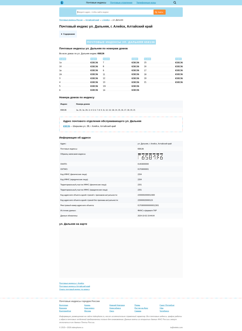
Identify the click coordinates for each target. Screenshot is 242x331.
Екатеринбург (65, 311)
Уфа (161, 308)
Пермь (137, 305)
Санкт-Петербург (167, 305)
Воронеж (63, 308)
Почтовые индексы (96, 2)
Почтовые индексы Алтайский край (74, 286)
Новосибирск (115, 308)
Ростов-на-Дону (141, 308)
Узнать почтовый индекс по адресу (74, 289)
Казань (87, 305)
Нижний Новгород (117, 305)
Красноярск (89, 308)
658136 (66, 126)
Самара (137, 311)
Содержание (69, 34)
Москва (87, 311)
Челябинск (164, 311)
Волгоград (63, 305)
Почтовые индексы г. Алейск (71, 283)
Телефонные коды (146, 2)
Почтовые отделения (121, 2)
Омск (111, 311)
